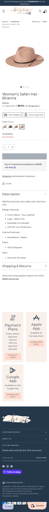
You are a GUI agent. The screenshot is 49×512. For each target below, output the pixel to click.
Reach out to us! (10, 278)
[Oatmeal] (4, 126)
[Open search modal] (40, 11)
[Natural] (16, 126)
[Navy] (10, 126)
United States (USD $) (14, 482)
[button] (24, 106)
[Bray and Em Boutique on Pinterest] (11, 466)
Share (9, 184)
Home (5, 21)
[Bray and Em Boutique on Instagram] (7, 466)
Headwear (15, 21)
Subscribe (41, 458)
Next (45, 21)
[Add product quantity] (12, 147)
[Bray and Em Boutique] (21, 11)
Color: (8, 121)
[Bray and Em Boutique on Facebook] (3, 466)
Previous (36, 21)
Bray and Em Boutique (26, 486)
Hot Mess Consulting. (23, 491)
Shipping (6, 176)
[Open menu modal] (3, 11)
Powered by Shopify (10, 496)
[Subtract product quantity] (4, 147)
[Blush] (22, 126)
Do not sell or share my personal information (20, 493)
